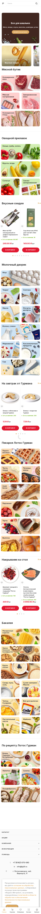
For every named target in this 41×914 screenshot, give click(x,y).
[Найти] (36, 3)
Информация (8, 849)
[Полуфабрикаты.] (20, 794)
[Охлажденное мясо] (20, 83)
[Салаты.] (31, 777)
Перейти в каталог (20, 32)
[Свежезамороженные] (31, 187)
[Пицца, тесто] (10, 474)
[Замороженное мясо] (31, 101)
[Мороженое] (10, 349)
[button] (13, 255)
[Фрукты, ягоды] (20, 169)
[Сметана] (31, 296)
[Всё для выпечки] (31, 707)
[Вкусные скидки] (16, 56)
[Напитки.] (10, 777)
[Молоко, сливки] (20, 332)
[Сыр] (20, 367)
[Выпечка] (20, 543)
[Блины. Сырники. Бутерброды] (20, 759)
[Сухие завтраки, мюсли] (31, 689)
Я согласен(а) (12, 907)
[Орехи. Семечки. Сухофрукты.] (20, 654)
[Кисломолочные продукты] (31, 349)
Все (39, 203)
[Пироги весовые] (20, 456)
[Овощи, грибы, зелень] (20, 152)
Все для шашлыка (20, 23)
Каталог (5, 832)
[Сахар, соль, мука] (10, 689)
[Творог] (10, 296)
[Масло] (10, 314)
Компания (6, 843)
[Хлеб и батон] (20, 492)
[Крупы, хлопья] (20, 671)
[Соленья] (10, 187)
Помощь (6, 854)
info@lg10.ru (22, 867)
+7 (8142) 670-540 (21, 862)
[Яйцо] (20, 278)
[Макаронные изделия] (20, 636)
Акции (4, 838)
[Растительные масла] (10, 725)
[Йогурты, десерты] (31, 314)
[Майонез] (31, 725)
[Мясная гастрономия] (10, 101)
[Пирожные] (20, 509)
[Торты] (20, 526)
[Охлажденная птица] (20, 118)
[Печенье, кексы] (31, 474)
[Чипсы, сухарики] (10, 707)
